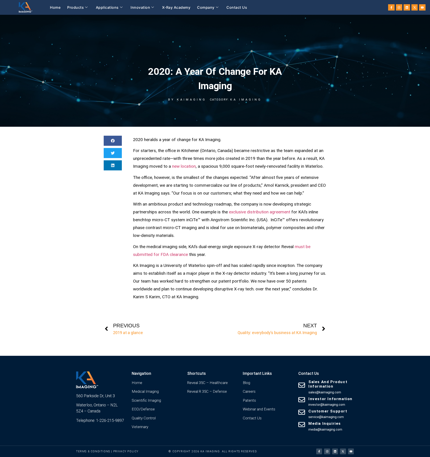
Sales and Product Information (327, 384)
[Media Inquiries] (301, 424)
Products (75, 7)
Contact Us (236, 7)
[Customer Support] (301, 412)
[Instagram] (399, 7)
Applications (107, 7)
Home (55, 7)
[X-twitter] (414, 7)
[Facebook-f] (391, 7)
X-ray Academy (176, 7)
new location (184, 166)
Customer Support (327, 411)
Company (206, 7)
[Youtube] (422, 7)
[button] (113, 141)
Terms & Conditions (93, 451)
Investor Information (330, 399)
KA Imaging (246, 99)
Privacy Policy (126, 451)
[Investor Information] (301, 399)
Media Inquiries (324, 423)
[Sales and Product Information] (301, 385)
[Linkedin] (407, 7)
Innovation (140, 7)
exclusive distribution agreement (259, 212)
